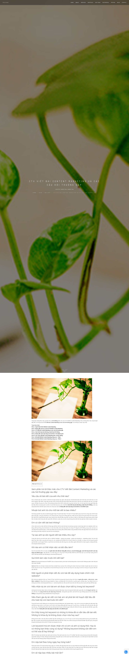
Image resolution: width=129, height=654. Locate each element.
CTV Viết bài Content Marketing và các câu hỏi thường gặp (49, 430)
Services (83, 2)
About (77, 2)
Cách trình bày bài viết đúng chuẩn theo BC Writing (47, 432)
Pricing (113, 2)
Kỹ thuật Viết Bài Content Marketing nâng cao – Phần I (48, 437)
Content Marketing (61, 189)
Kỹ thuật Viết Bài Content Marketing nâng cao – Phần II (48, 439)
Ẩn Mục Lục (39, 483)
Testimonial (105, 2)
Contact (124, 2)
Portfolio (90, 2)
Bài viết (48, 192)
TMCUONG (6, 2)
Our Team (97, 2)
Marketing (71, 189)
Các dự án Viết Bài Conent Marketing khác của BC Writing (49, 435)
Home (72, 2)
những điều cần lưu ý (66, 550)
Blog (118, 2)
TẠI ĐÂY (49, 561)
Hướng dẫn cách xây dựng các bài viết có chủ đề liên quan (49, 433)
